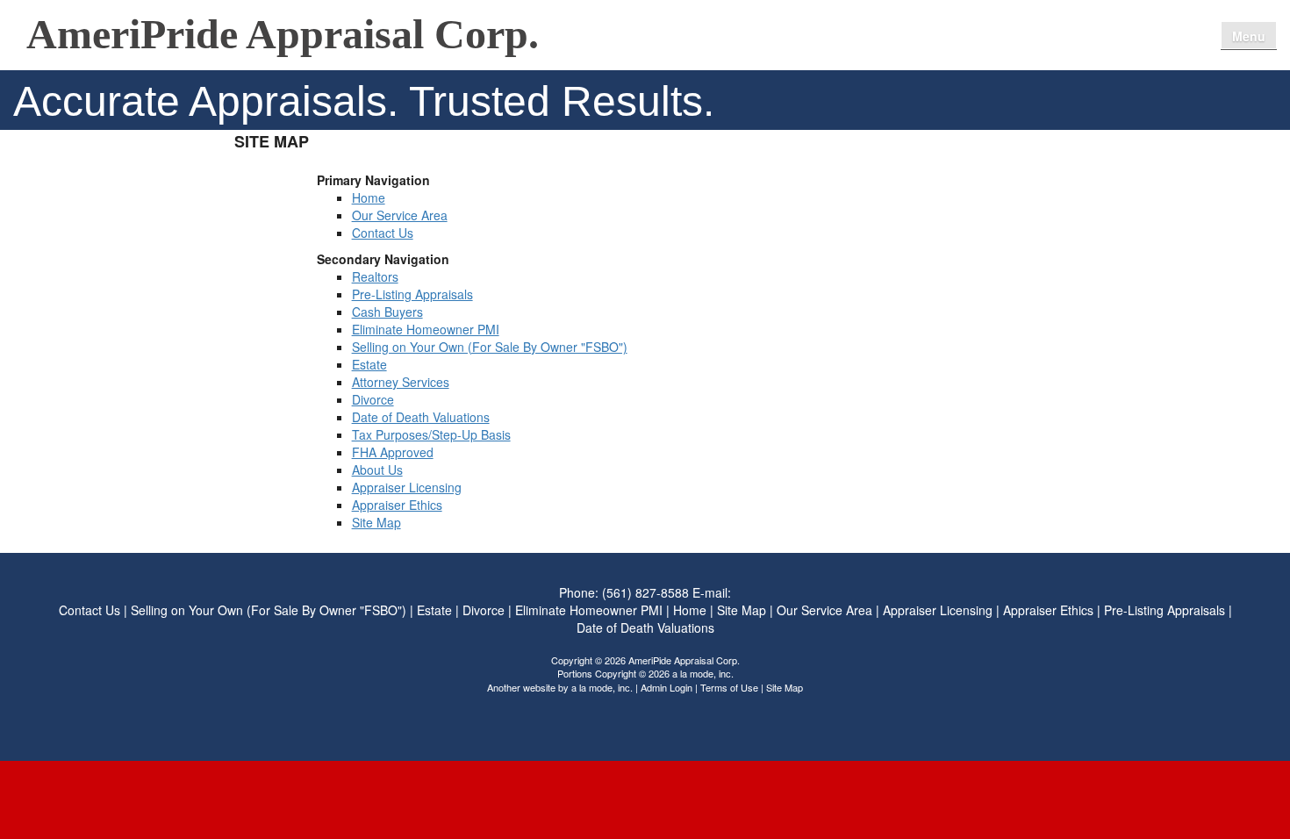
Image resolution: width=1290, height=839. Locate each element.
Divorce (373, 399)
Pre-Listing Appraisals (412, 294)
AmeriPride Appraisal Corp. (282, 35)
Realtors (375, 276)
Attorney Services (400, 382)
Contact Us (1168, 31)
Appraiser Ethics (397, 504)
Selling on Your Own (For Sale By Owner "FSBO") (489, 346)
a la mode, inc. (602, 687)
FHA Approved (393, 452)
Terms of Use (729, 687)
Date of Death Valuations (421, 417)
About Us (377, 469)
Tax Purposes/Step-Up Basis (431, 434)
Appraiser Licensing (407, 487)
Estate (369, 364)
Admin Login (666, 687)
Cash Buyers (387, 311)
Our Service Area (1071, 31)
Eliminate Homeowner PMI (425, 329)
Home (986, 31)
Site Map (376, 522)
